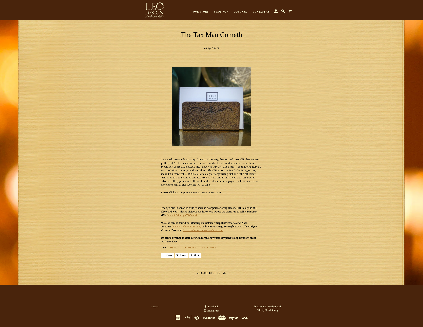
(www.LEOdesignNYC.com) (182, 215)
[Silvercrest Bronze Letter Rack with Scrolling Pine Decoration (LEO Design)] (211, 145)
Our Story (201, 11)
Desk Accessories (183, 247)
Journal (240, 11)
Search (155, 306)
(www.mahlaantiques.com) (186, 226)
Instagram (213, 310)
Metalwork (208, 247)
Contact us (261, 11)
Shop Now (221, 11)
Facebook (212, 306)
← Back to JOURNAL (211, 273)
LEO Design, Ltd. (272, 306)
